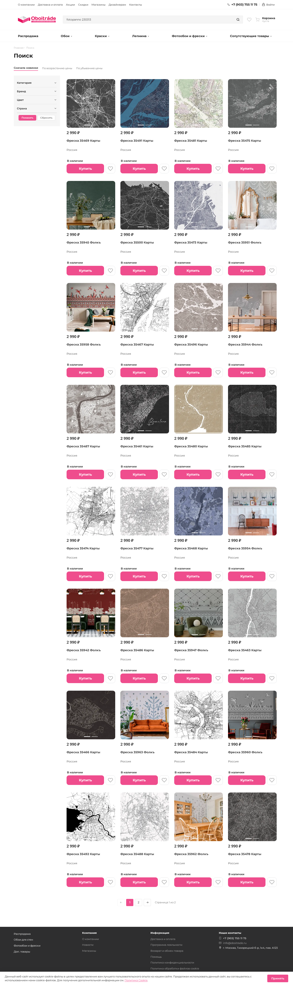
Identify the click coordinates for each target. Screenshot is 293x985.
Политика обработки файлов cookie (174, 968)
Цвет (20, 99)
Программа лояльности (166, 944)
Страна (22, 108)
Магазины (98, 4)
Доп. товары (22, 951)
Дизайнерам (117, 4)
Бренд (21, 91)
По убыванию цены (89, 68)
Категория (24, 82)
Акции (70, 4)
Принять (277, 978)
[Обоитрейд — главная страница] (37, 19)
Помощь (156, 956)
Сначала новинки (26, 67)
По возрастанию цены (57, 68)
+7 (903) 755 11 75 (244, 4)
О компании (26, 4)
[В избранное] (110, 168)
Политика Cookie (136, 980)
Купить (85, 169)
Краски (101, 36)
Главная (19, 48)
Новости (87, 944)
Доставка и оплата (50, 4)
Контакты (135, 4)
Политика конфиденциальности (172, 962)
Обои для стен (23, 939)
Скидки (83, 4)
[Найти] (238, 19)
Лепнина (139, 36)
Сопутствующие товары (249, 36)
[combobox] (148, 19)
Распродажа (28, 36)
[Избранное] (249, 19)
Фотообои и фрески (188, 36)
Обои (65, 36)
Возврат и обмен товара (166, 950)
